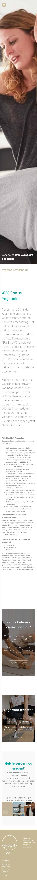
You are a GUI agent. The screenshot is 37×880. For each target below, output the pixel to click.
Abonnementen (28, 840)
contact (16, 772)
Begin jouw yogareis (18, 662)
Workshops (6, 867)
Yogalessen (6, 864)
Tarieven (5, 875)
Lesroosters (6, 862)
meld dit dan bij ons (25, 565)
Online (4, 873)
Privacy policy (11, 547)
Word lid (18, 738)
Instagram (26, 845)
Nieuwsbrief (27, 847)
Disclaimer (9, 550)
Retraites (5, 871)
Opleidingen (6, 869)
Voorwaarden (10, 545)
